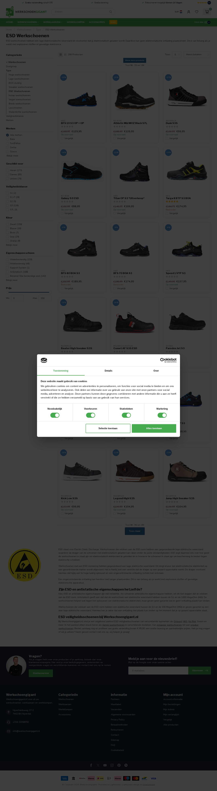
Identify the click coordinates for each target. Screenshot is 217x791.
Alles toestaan (154, 428)
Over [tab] (156, 370)
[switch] (90, 415)
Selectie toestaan (107, 428)
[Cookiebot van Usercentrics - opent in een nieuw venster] (162, 360)
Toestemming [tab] (60, 370)
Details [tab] (108, 370)
